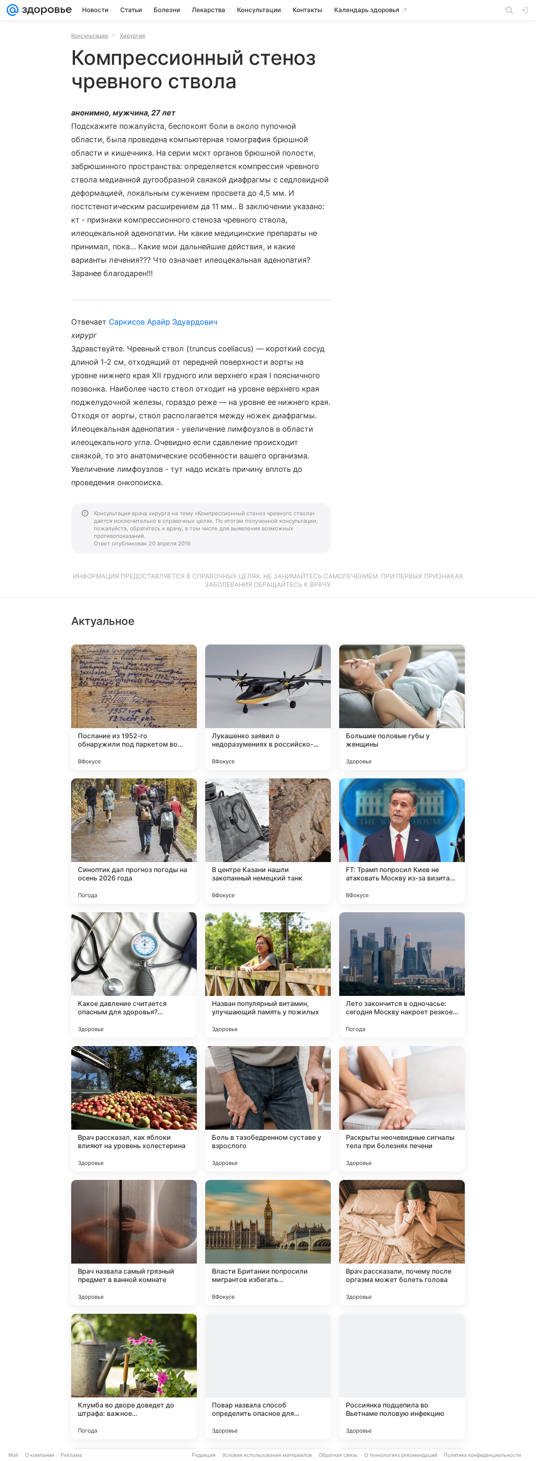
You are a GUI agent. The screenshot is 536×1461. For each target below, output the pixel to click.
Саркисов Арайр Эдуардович (163, 321)
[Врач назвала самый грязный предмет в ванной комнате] (134, 1242)
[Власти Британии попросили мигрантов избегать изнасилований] (268, 1242)
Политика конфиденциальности (482, 1455)
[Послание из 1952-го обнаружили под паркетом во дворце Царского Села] (134, 707)
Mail (13, 1455)
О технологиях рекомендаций (400, 1455)
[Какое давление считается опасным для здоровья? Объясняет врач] (134, 975)
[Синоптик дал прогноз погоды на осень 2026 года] (134, 841)
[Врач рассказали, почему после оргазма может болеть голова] (402, 1242)
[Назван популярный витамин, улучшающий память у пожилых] (268, 975)
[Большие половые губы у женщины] (402, 707)
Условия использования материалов (267, 1455)
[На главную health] (45, 10)
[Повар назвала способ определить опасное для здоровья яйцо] (268, 1376)
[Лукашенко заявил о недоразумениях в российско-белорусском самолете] (268, 707)
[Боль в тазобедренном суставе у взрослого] (268, 1109)
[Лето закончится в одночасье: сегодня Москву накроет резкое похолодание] (402, 975)
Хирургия (132, 35)
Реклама (71, 1455)
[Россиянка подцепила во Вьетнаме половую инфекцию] (402, 1376)
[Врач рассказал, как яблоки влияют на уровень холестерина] (134, 1109)
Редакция (204, 1455)
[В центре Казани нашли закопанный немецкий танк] (268, 841)
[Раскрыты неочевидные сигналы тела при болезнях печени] (402, 1109)
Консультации (89, 35)
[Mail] (12, 10)
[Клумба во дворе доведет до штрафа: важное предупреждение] (134, 1376)
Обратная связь (338, 1455)
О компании (39, 1455)
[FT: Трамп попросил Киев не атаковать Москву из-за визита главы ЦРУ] (402, 841)
